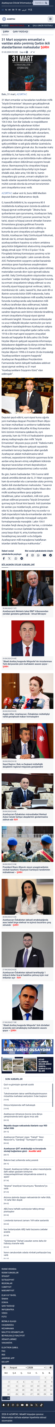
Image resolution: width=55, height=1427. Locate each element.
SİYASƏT (5, 1276)
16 (51, 1386)
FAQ (3, 1351)
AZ (3, 9)
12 (23, 1386)
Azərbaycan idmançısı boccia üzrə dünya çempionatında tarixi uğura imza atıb (23, 1115)
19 (23, 1390)
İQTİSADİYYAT (8, 1280)
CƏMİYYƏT (6, 1287)
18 (17, 1390)
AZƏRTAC (22, 94)
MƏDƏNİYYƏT (8, 1290)
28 (38, 1394)
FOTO (4, 1317)
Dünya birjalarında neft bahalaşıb (19, 1105)
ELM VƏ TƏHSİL (9, 1295)
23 (51, 1390)
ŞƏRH (6, 31)
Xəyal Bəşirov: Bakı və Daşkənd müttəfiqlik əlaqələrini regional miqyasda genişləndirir (23, 765)
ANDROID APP (8, 1358)
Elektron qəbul (10, 1347)
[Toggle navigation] (49, 19)
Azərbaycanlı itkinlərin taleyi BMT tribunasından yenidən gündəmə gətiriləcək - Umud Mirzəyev (25, 612)
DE (13, 9)
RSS (3, 1355)
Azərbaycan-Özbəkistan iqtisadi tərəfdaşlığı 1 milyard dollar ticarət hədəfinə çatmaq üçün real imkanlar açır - (25, 975)
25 (17, 1394)
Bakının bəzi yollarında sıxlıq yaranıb (21, 1160)
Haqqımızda (8, 1325)
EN (9, 9)
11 (17, 1386)
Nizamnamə (8, 1328)
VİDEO (4, 1313)
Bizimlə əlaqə (9, 1321)
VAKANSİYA (7, 1343)
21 (38, 1390)
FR (16, 9)
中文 (30, 9)
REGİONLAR (7, 1283)
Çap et (23, 52)
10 (8, 1386)
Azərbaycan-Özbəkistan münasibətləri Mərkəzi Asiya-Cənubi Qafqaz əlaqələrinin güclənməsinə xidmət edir (25, 817)
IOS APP (5, 1362)
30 (51, 1394)
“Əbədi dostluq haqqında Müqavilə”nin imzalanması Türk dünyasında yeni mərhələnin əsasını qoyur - (27, 664)
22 (45, 1390)
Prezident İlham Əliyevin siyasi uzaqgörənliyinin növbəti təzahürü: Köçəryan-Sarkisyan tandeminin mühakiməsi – (26, 870)
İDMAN (5, 1299)
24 (8, 1394)
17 (8, 1390)
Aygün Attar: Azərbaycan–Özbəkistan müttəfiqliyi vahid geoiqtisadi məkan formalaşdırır (26, 715)
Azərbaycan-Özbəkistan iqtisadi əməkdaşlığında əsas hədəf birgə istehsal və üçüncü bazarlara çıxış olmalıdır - (27, 922)
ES (19, 9)
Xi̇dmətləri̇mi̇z (9, 1339)
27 (31, 1394)
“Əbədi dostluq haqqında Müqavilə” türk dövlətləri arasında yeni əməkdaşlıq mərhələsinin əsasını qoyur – (26, 1028)
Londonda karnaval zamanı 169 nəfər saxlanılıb (26, 1220)
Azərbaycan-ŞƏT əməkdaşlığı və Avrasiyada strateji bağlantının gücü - (25, 1149)
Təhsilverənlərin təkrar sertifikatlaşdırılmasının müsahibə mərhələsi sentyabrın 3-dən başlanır (25, 1094)
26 (23, 1394)
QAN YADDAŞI (20, 31)
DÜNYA (5, 1302)
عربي (24, 9)
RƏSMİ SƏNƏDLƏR (10, 1272)
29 (45, 1394)
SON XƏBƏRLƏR (14, 1079)
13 (31, 1386)
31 (8, 1398)
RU (6, 9)
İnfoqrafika (8, 1309)
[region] (28, 1171)
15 (45, 1386)
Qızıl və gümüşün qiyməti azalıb (19, 1084)
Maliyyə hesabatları (12, 1332)
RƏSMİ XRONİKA (9, 1269)
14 (38, 1386)
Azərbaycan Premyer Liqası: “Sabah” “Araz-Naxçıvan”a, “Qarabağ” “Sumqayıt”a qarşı (24, 1138)
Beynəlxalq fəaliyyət (13, 1335)
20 (31, 1390)
